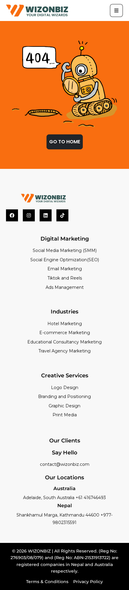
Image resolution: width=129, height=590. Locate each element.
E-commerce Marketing (64, 332)
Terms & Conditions (47, 581)
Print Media (64, 415)
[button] (116, 10)
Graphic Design (64, 406)
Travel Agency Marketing (64, 351)
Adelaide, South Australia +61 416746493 (64, 497)
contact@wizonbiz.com (64, 464)
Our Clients (64, 440)
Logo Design (64, 387)
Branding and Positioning (64, 396)
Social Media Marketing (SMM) (65, 250)
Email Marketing (64, 268)
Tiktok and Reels (64, 278)
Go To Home (64, 141)
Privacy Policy (88, 581)
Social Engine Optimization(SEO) (64, 259)
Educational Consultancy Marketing (64, 342)
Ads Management (65, 287)
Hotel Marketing (64, 323)
